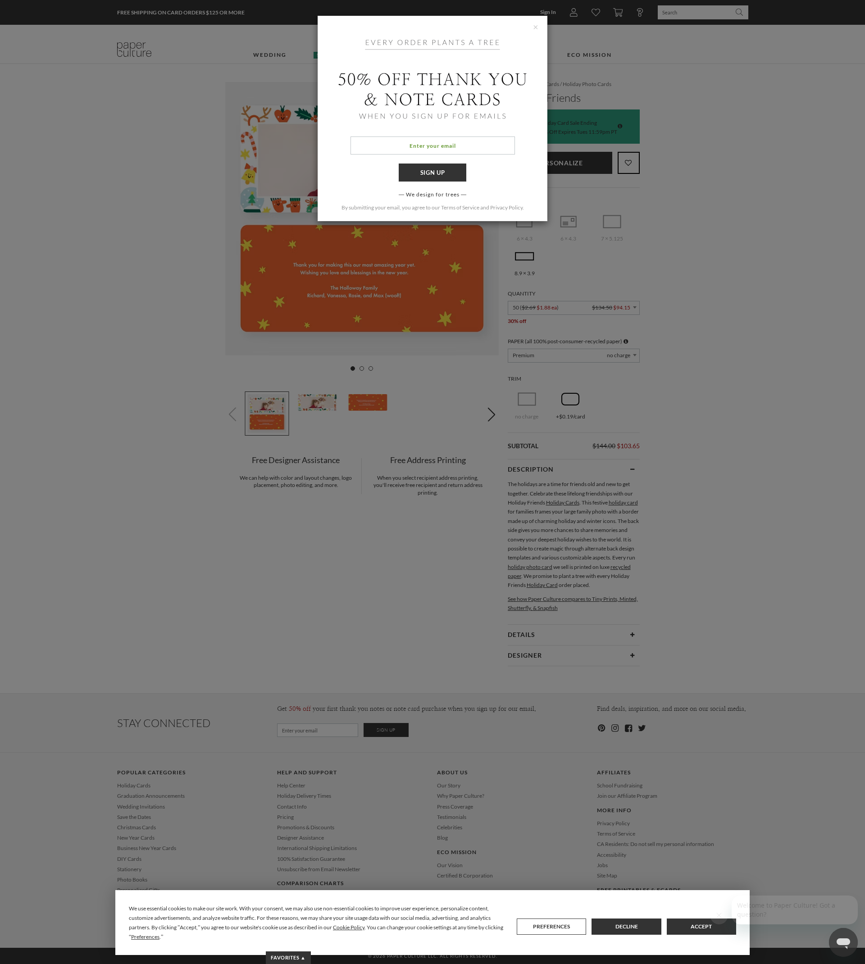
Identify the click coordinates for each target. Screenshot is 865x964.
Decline (626, 926)
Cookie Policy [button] (348, 927)
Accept (701, 926)
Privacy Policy (506, 207)
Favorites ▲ (288, 957)
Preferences (551, 926)
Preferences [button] (145, 936)
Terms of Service (460, 207)
